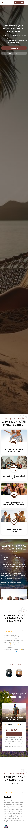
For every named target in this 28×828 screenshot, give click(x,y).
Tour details (14, 734)
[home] (2, 2)
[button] (19, 2)
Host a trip (14, 53)
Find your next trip (14, 48)
